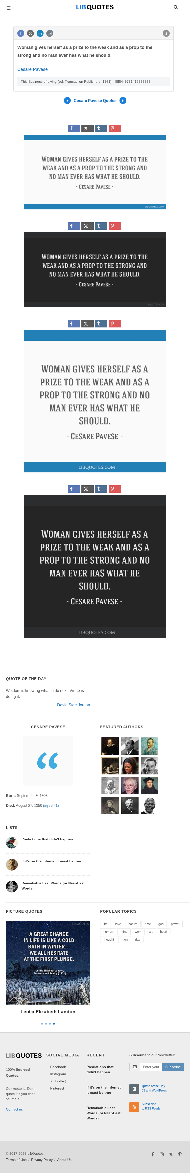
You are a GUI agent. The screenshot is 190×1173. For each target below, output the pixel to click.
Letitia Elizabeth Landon (48, 1011)
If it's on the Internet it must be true (51, 861)
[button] (175, 6)
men (124, 939)
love (118, 924)
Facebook (58, 1067)
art (151, 931)
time (148, 924)
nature (132, 924)
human (108, 931)
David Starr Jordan (73, 705)
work (138, 931)
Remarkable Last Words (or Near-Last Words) (103, 1113)
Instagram (58, 1074)
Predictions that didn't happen (47, 839)
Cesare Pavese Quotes (95, 101)
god (161, 924)
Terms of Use (16, 1160)
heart (163, 931)
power (175, 924)
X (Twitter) (58, 1081)
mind (123, 931)
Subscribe (173, 1067)
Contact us (14, 1109)
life (105, 924)
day (137, 939)
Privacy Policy (42, 1160)
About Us (64, 1160)
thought (108, 939)
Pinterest (57, 1088)
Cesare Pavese (32, 69)
